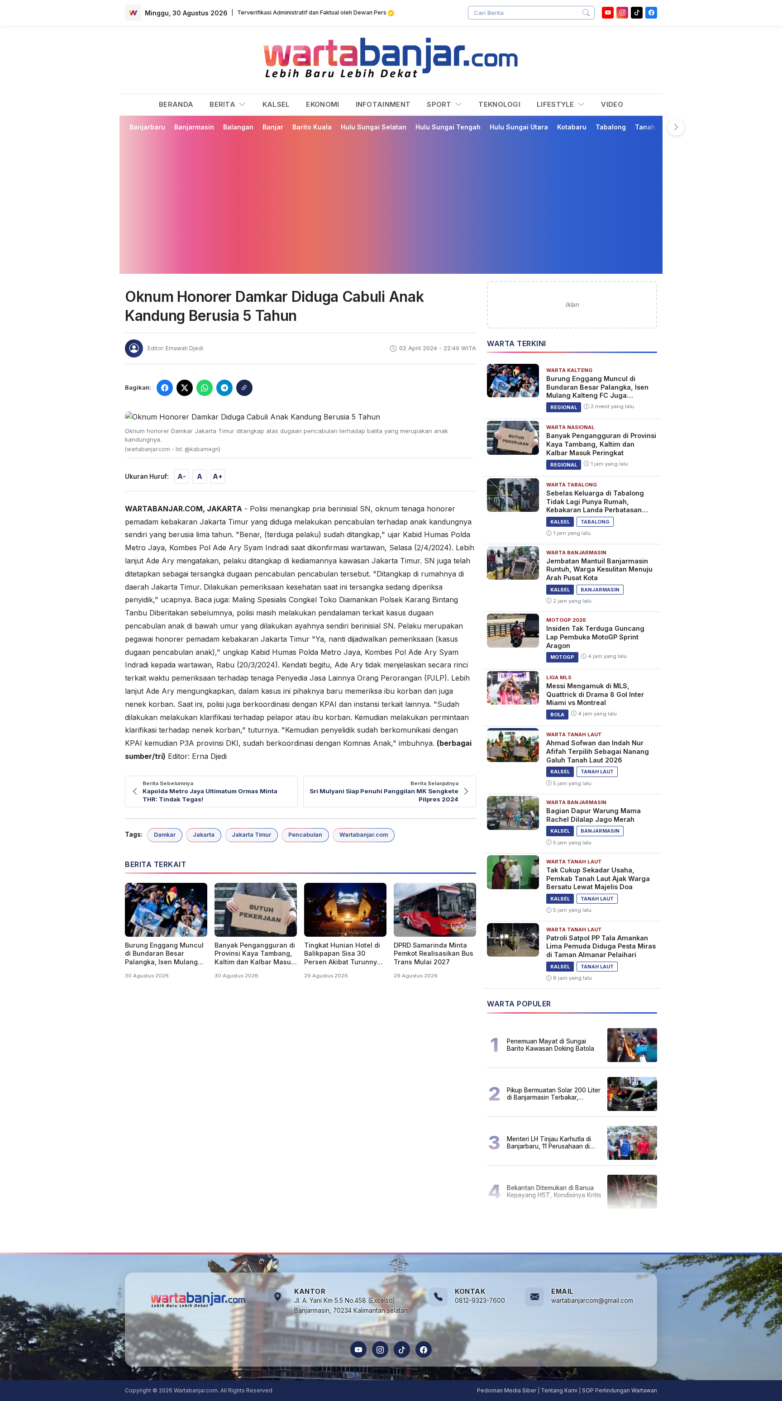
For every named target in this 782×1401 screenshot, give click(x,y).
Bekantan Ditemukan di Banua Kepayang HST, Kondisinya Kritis (554, 1191)
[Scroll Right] (676, 127)
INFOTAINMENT (383, 104)
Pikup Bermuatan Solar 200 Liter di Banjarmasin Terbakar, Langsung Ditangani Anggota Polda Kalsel (554, 1093)
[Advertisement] (391, 202)
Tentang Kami (559, 1390)
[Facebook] (651, 13)
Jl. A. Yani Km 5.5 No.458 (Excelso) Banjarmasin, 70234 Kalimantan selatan (351, 1305)
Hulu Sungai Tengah (448, 127)
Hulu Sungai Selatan (373, 127)
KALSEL (276, 104)
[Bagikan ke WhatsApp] (204, 388)
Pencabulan (305, 834)
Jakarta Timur (251, 834)
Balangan (238, 127)
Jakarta (204, 834)
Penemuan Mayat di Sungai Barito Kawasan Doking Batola (550, 1045)
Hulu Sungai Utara (519, 127)
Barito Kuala (312, 127)
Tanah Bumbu (657, 127)
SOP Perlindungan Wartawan (619, 1390)
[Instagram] (622, 13)
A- (181, 476)
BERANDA (176, 104)
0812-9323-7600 (480, 1300)
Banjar (272, 127)
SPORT (440, 104)
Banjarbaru (147, 127)
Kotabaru (571, 127)
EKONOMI (322, 104)
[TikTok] (402, 1349)
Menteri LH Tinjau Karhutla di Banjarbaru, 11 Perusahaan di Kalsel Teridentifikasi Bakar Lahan (549, 1142)
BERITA (223, 104)
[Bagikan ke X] (184, 388)
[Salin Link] (244, 388)
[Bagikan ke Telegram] (224, 388)
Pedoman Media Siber (506, 1390)
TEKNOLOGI (499, 104)
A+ (218, 476)
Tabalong (611, 127)
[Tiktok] (637, 13)
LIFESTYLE (556, 104)
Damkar (165, 834)
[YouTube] (608, 13)
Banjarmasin (194, 127)
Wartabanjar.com (363, 834)
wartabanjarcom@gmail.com (592, 1300)
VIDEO (612, 104)
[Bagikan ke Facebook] (165, 388)
